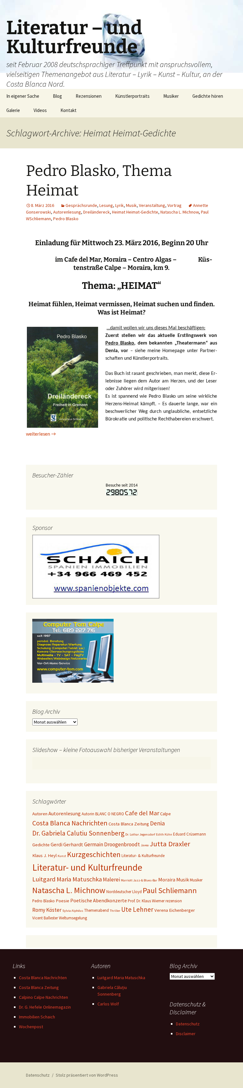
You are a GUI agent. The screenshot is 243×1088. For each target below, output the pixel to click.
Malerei (111, 879)
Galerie (13, 110)
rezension (173, 901)
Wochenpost (31, 1026)
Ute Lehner (137, 909)
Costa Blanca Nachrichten (70, 822)
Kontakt (68, 110)
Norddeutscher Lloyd (124, 891)
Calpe (165, 814)
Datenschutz (188, 1024)
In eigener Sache (22, 96)
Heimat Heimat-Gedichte (135, 212)
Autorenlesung (67, 212)
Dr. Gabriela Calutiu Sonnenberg (78, 833)
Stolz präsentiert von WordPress (87, 1075)
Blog (57, 96)
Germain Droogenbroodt (112, 844)
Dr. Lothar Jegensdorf (140, 834)
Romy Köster (46, 909)
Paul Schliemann (170, 890)
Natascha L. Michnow (179, 212)
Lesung (106, 205)
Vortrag (174, 205)
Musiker (171, 96)
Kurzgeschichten (94, 854)
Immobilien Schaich (37, 1017)
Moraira (166, 879)
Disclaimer (186, 1033)
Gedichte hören (207, 96)
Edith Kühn (164, 834)
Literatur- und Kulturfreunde (87, 867)
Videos (40, 110)
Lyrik (119, 205)
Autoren (39, 814)
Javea (145, 845)
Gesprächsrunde (81, 205)
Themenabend (96, 910)
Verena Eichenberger (174, 910)
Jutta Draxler (170, 843)
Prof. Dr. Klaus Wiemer (146, 901)
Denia (157, 823)
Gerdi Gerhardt (67, 844)
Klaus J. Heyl (44, 855)
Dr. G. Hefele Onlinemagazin (45, 1007)
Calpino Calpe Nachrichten (43, 997)
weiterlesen (41, 434)
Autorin (88, 814)
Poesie (62, 901)
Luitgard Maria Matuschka (67, 879)
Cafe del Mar (142, 813)
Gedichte (41, 845)
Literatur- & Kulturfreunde (143, 855)
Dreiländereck (96, 212)
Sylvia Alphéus (72, 911)
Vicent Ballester (45, 918)
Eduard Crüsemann (189, 834)
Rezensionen (89, 96)
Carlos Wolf (108, 1004)
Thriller (115, 911)
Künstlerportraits (132, 96)
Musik (131, 205)
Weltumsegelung (73, 918)
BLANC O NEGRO (109, 814)
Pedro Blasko (65, 218)
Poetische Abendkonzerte (98, 900)
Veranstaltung (152, 205)
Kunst (62, 856)
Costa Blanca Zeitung (129, 824)
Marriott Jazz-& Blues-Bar (139, 880)
